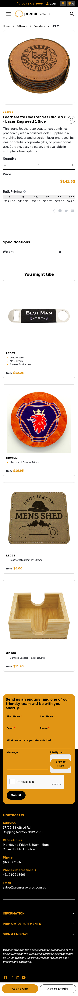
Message (12, 752)
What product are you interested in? (29, 740)
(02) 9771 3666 (31, 3)
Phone (44, 728)
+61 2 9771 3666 (14, 874)
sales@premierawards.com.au (24, 887)
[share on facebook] (60, 211)
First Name (13, 716)
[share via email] (72, 211)
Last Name (46, 716)
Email (10, 728)
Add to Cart (20, 988)
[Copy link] (54, 211)
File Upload (57, 752)
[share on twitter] (66, 211)
